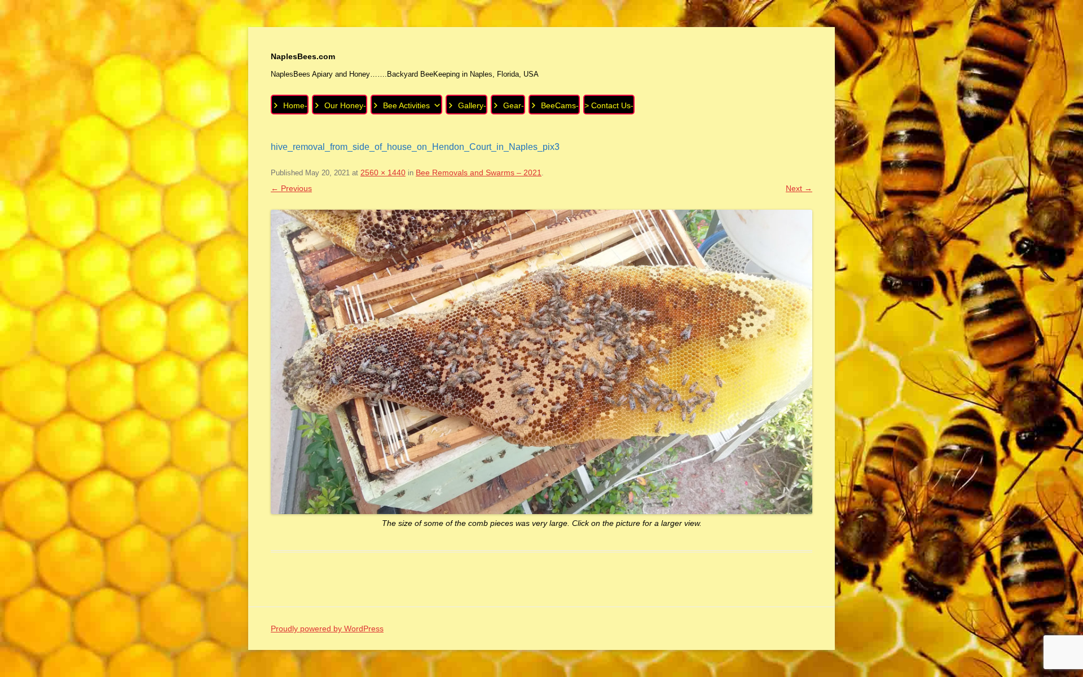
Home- (295, 105)
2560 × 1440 (383, 172)
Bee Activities (406, 105)
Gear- (513, 105)
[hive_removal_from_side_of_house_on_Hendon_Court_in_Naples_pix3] (541, 362)
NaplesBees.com (303, 56)
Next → (799, 188)
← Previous (291, 188)
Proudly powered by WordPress (327, 628)
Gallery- (472, 105)
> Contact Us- (608, 105)
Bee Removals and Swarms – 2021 (479, 172)
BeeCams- (560, 105)
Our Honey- (345, 105)
